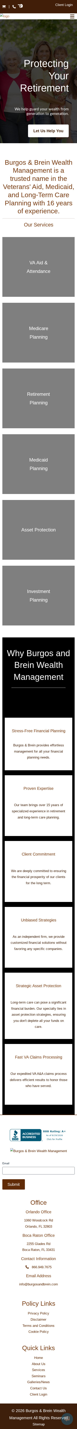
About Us (38, 1364)
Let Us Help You (48, 131)
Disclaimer (38, 1319)
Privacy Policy (38, 1313)
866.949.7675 (40, 1267)
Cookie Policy (38, 1332)
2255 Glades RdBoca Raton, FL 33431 (38, 1247)
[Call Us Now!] (14, 6)
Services (38, 1370)
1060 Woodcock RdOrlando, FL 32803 (38, 1223)
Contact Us (38, 1388)
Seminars (39, 1376)
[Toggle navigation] (72, 16)
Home (38, 1358)
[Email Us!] (4, 6)
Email (5, 1163)
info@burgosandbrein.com (38, 1284)
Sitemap (39, 1424)
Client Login (64, 5)
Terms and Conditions (38, 1326)
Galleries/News (38, 1382)
